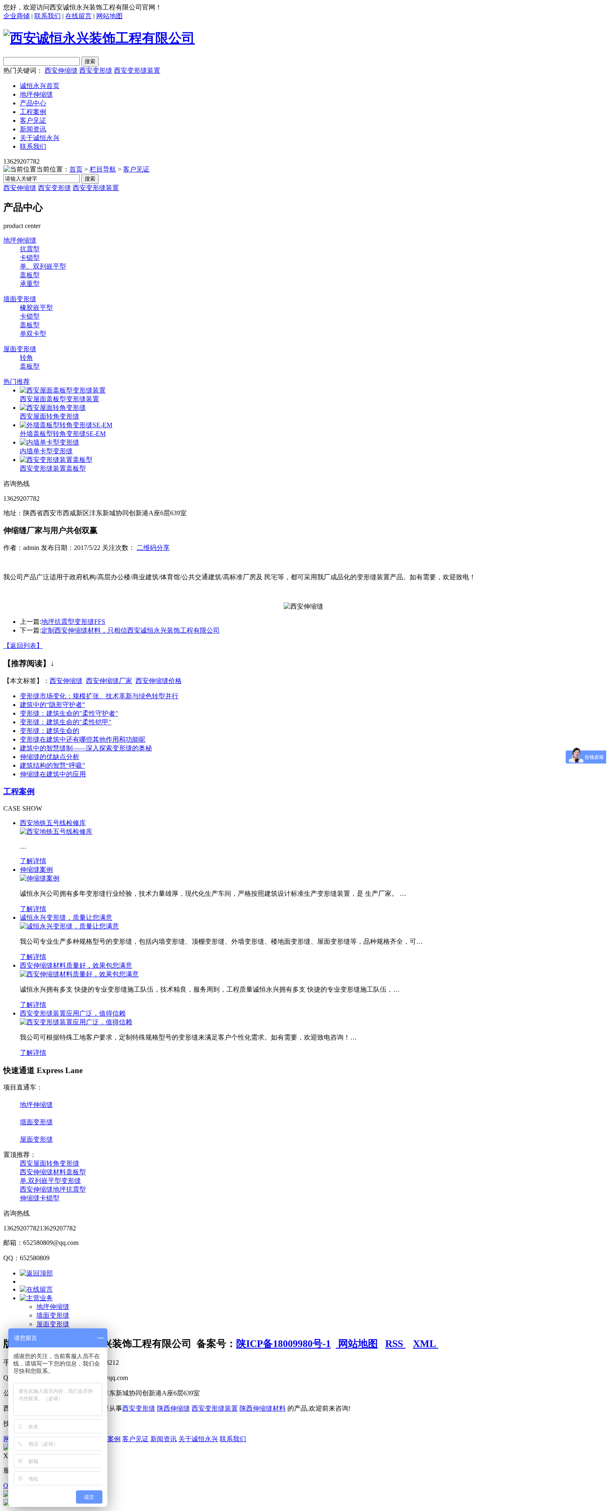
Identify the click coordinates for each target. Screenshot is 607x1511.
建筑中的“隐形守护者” (52, 704)
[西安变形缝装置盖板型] (56, 459)
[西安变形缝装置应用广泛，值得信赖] (76, 1022)
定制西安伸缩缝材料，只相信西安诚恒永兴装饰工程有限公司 (130, 630)
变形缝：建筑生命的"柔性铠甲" (65, 722)
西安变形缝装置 (137, 70)
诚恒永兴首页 (39, 85)
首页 (76, 169)
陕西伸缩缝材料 (262, 1408)
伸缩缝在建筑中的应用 (53, 774)
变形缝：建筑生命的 (49, 730)
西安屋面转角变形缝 (49, 416)
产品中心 (33, 103)
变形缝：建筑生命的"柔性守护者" (69, 713)
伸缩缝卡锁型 (39, 1198)
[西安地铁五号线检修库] (56, 831)
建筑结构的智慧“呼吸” (52, 765)
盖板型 (30, 274)
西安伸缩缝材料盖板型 (53, 1171)
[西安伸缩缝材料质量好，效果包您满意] (79, 974)
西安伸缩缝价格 (158, 680)
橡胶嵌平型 (36, 307)
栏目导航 (103, 169)
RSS (395, 1343)
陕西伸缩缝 (173, 1408)
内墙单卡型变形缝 (46, 450)
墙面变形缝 (19, 298)
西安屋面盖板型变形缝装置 (59, 398)
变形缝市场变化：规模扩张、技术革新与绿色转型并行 (99, 696)
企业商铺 (16, 15)
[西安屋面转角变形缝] (53, 407)
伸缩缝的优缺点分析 (49, 756)
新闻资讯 (33, 129)
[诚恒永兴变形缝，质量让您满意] (69, 926)
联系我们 (47, 15)
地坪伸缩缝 (36, 94)
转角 (26, 357)
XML (425, 1343)
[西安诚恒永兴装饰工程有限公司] (99, 38)
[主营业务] (36, 1298)
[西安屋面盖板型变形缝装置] (63, 390)
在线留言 (78, 15)
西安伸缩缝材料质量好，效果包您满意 (76, 965)
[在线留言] (36, 1289)
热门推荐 (16, 381)
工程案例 (33, 111)
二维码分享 (153, 547)
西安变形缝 (95, 70)
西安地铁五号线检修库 (53, 822)
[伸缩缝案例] (39, 878)
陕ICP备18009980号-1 (283, 1343)
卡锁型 (30, 257)
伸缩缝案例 (36, 869)
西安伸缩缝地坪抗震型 (53, 1189)
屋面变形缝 (19, 348)
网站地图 (109, 15)
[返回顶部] (36, 1273)
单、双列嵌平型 (43, 266)
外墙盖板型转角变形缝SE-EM (63, 433)
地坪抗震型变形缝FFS (73, 621)
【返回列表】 (23, 645)
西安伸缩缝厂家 (109, 680)
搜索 (90, 179)
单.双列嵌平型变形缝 (50, 1180)
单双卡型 (33, 333)
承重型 (30, 283)
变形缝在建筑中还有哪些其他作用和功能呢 (82, 739)
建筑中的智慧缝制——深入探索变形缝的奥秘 (86, 748)
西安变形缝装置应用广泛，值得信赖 (73, 1013)
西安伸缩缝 (61, 70)
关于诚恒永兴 (39, 137)
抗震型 (30, 248)
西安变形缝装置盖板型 (53, 468)
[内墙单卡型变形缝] (49, 442)
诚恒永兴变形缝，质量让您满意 (66, 917)
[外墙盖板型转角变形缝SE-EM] (66, 424)
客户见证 (33, 120)
